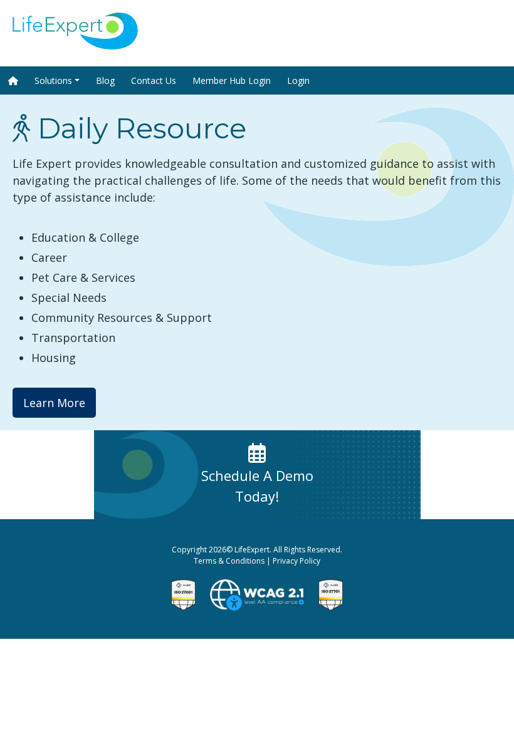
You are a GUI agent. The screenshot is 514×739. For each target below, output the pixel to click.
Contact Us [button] (153, 80)
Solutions (53, 80)
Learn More (54, 402)
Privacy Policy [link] (296, 561)
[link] (75, 45)
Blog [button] (105, 80)
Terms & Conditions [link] (229, 561)
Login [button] (298, 80)
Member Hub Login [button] (231, 80)
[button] (13, 80)
